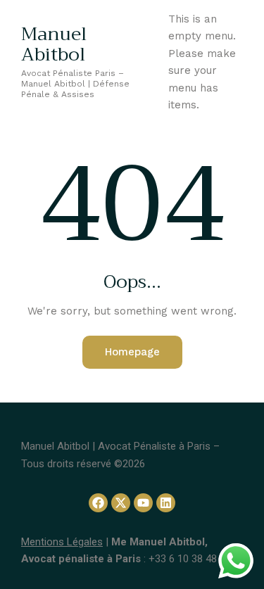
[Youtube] (143, 502)
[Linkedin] (165, 502)
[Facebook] (98, 502)
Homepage (132, 352)
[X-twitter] (120, 502)
